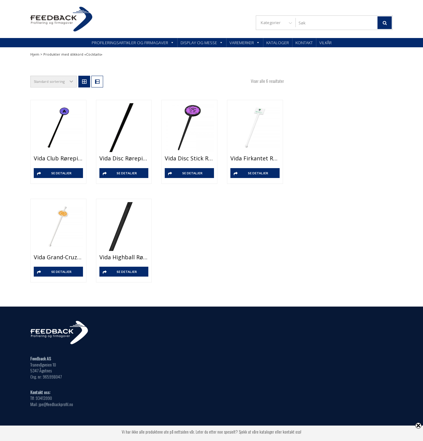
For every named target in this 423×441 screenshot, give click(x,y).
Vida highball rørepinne (124, 257)
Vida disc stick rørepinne (189, 158)
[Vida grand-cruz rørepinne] (58, 226)
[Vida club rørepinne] (58, 127)
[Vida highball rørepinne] (124, 226)
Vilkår (325, 42)
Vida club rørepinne (58, 158)
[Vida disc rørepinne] (124, 127)
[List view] (97, 81)
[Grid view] (84, 81)
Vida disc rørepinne (124, 158)
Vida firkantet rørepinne (255, 158)
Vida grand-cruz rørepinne (58, 257)
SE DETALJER (61, 173)
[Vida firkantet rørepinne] (255, 127)
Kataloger (277, 42)
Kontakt (304, 42)
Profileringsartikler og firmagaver (130, 42)
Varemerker (241, 42)
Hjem (34, 54)
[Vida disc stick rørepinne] (189, 127)
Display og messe (199, 42)
